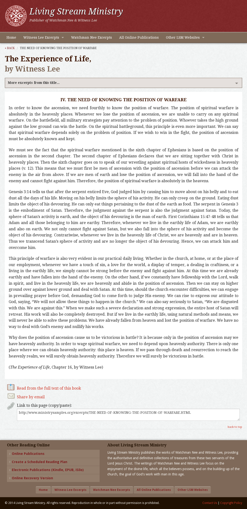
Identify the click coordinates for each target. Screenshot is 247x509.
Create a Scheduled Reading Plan (39, 462)
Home (11, 37)
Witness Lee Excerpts (41, 37)
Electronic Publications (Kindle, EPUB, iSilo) (48, 470)
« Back (10, 48)
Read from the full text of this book (49, 388)
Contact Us (209, 503)
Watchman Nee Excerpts (91, 37)
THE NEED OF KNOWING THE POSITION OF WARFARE (58, 48)
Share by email (31, 397)
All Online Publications (139, 37)
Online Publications (28, 454)
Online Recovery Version (32, 478)
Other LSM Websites (183, 37)
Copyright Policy (231, 503)
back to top (235, 427)
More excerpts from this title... (34, 83)
